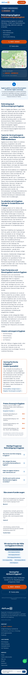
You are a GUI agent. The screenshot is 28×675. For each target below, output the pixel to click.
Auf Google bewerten (6, 633)
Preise (2, 655)
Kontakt (3, 661)
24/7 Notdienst (6, 339)
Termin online (15, 46)
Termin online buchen (6, 657)
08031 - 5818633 (14, 41)
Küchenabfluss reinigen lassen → (12, 388)
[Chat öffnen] (25, 661)
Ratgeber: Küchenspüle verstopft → (12, 391)
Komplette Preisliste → (9, 411)
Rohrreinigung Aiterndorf (14, 554)
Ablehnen (19, 671)
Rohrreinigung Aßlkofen (20, 560)
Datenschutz (4, 665)
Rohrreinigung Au (14, 562)
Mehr (8, 672)
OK (24, 671)
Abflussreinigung (7, 335)
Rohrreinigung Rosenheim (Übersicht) (14, 549)
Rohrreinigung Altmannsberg (14, 557)
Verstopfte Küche (7, 337)
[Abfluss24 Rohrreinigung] (5, 2)
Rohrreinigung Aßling (7, 560)
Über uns (3, 659)
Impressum (3, 663)
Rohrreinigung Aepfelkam (14, 552)
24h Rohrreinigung (7, 333)
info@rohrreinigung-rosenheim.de (9, 628)
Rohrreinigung (4, 641)
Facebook (3, 635)
